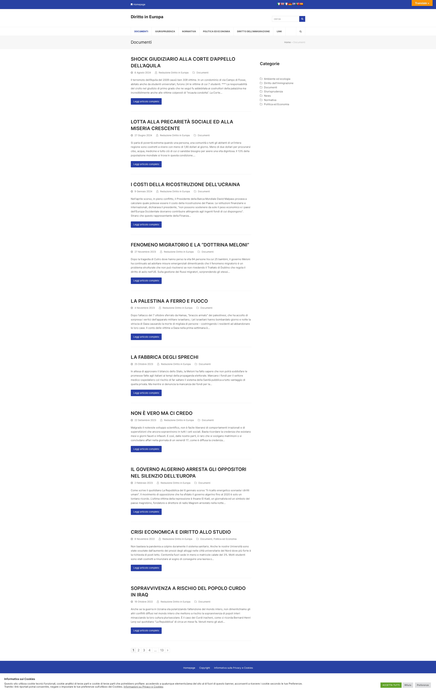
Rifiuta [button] (407, 685)
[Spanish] (301, 4)
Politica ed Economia (225, 539)
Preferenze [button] (423, 685)
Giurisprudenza (273, 91)
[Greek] (293, 4)
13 (162, 650)
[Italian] (279, 4)
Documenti (202, 72)
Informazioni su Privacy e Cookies (143, 686)
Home (287, 42)
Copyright (204, 667)
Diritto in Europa (147, 16)
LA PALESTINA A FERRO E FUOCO (169, 301)
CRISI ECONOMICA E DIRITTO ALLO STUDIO (181, 532)
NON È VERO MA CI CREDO (161, 413)
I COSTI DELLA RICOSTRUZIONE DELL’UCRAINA (185, 184)
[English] (282, 4)
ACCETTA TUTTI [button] (391, 685)
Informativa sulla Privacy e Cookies (233, 667)
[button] (300, 31)
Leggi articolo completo (146, 101)
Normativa (270, 100)
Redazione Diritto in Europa (174, 72)
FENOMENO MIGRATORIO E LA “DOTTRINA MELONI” (190, 245)
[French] (286, 4)
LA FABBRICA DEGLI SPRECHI (164, 357)
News (267, 95)
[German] (290, 4)
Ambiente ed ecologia (277, 78)
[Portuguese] (297, 4)
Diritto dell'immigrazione (278, 83)
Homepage (139, 4)
